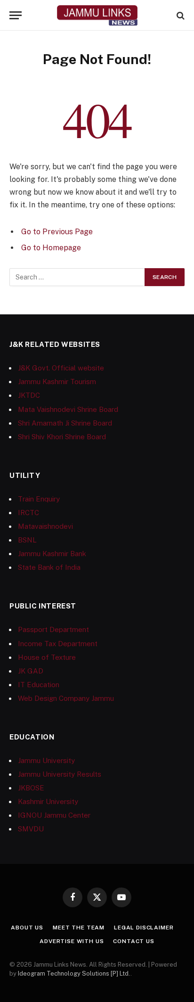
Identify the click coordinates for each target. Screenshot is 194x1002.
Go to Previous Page (57, 231)
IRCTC (28, 513)
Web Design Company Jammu (66, 698)
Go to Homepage (51, 247)
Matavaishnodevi (45, 526)
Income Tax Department (57, 644)
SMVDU (31, 829)
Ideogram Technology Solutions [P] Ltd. (74, 973)
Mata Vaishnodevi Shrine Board (68, 409)
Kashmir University (48, 801)
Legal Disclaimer (143, 927)
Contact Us (133, 941)
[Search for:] (77, 277)
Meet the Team (79, 927)
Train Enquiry (39, 499)
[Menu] (15, 15)
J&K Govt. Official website (61, 368)
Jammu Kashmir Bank (52, 554)
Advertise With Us (72, 941)
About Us (27, 927)
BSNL (27, 540)
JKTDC (29, 395)
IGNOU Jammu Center (54, 815)
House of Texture (47, 657)
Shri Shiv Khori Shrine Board (62, 437)
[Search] (180, 15)
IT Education (38, 685)
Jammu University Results (59, 774)
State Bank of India (49, 567)
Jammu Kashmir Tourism (57, 382)
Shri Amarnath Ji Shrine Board (65, 423)
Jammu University (46, 760)
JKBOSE (31, 788)
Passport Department (53, 629)
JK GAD (30, 671)
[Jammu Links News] (97, 15)
